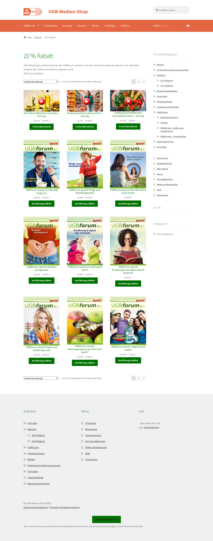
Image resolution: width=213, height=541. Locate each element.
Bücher (95, 25)
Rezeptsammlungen (167, 91)
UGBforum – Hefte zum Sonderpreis (172, 130)
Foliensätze (50, 25)
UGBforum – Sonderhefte (173, 136)
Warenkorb (162, 168)
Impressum (162, 195)
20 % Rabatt (166, 80)
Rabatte (125, 25)
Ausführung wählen (41, 203)
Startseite (162, 158)
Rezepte (82, 25)
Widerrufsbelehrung (167, 184)
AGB (159, 189)
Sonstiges (110, 25)
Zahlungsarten (164, 163)
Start (29, 37)
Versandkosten (165, 179)
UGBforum (29, 25)
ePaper (164, 122)
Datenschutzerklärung (36, 507)
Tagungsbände (164, 101)
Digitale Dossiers (169, 117)
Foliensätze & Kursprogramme (173, 70)
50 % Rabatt (166, 85)
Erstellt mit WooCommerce (65, 507)
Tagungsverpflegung (168, 107)
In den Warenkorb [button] (42, 126)
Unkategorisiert (165, 141)
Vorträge (67, 25)
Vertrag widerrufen (95, 441)
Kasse (160, 174)
